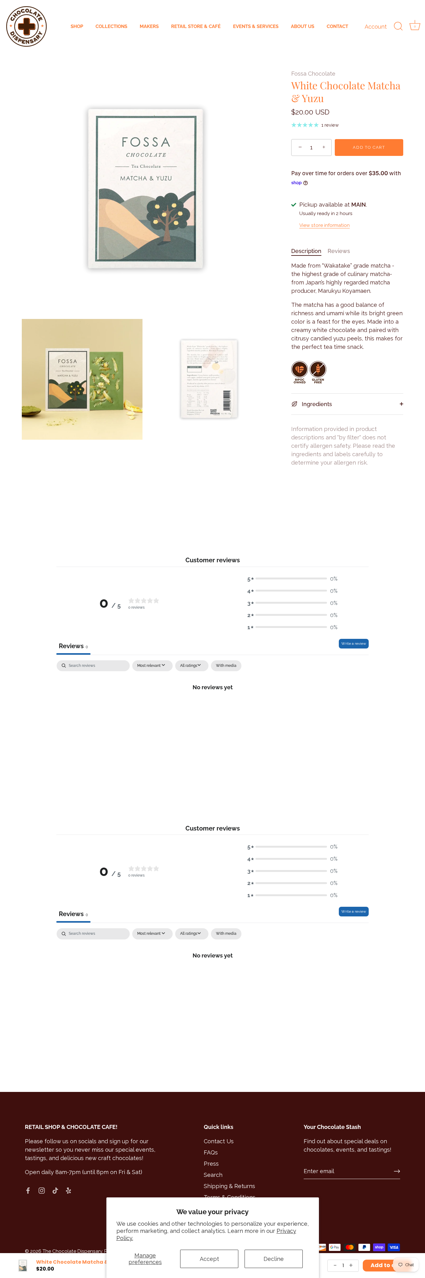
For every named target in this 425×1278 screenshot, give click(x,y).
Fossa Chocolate (313, 73)
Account (376, 26)
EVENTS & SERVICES (255, 26)
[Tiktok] (55, 1190)
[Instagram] (42, 1190)
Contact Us (219, 1141)
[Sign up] (397, 1171)
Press (211, 1163)
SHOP (77, 26)
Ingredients (316, 404)
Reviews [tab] (73, 646)
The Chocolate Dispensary (72, 1251)
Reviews (339, 251)
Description (306, 251)
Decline (274, 1259)
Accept (209, 1259)
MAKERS (149, 26)
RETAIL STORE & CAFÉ (196, 26)
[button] (292, 578)
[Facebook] (28, 1190)
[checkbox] (226, 666)
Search (213, 1175)
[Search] (398, 26)
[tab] (309, 251)
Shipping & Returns (229, 1186)
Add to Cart (369, 147)
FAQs (211, 1152)
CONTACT (337, 26)
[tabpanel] (212, 708)
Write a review (353, 643)
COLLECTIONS (111, 26)
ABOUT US (302, 26)
